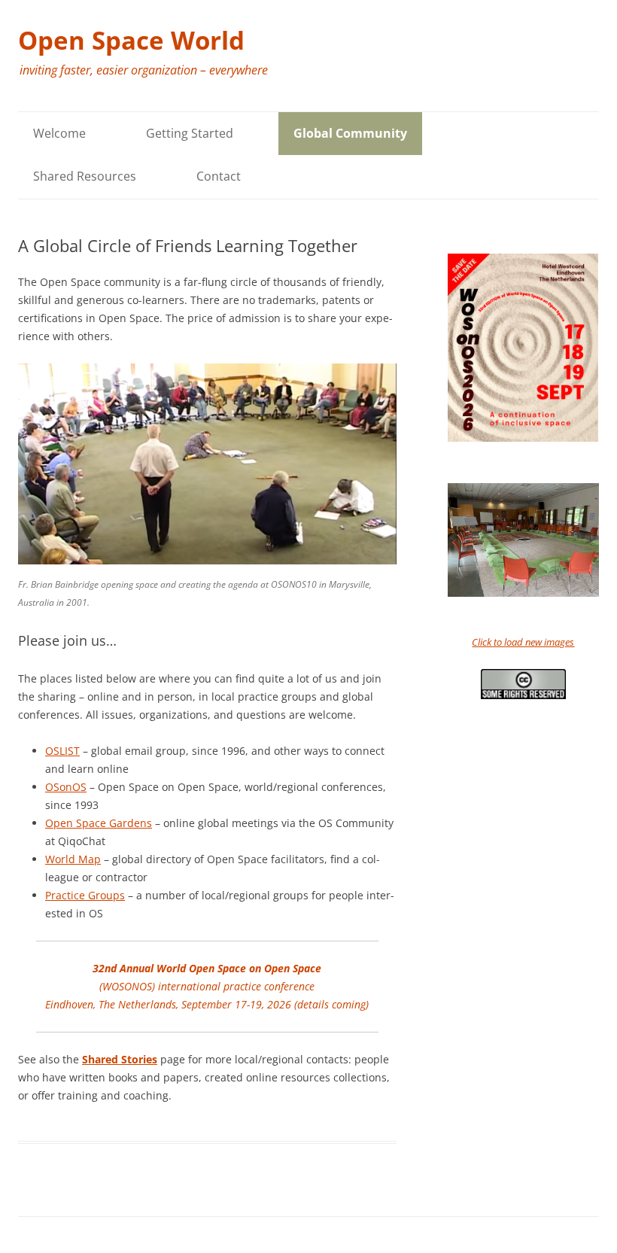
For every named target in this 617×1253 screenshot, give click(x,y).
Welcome (59, 133)
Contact (218, 176)
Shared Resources (84, 176)
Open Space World (131, 40)
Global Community (350, 133)
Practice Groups (85, 895)
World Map (73, 859)
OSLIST (62, 751)
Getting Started (189, 133)
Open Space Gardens (98, 823)
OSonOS (66, 787)
